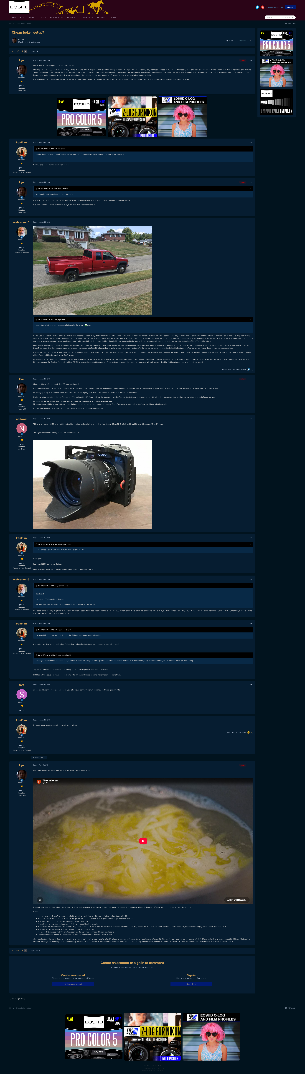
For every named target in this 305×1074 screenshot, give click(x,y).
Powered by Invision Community (152, 1070)
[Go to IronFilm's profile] (21, 152)
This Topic (286, 17)
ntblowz (21, 419)
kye (22, 39)
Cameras (36, 42)
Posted (41, 60)
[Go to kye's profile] (14, 40)
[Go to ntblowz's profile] (21, 428)
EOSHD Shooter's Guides (106, 17)
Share (230, 41)
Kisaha (243, 732)
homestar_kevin (241, 369)
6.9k (22, 248)
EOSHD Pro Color (56, 17)
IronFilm (21, 142)
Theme (145, 1065)
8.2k (22, 86)
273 (22, 710)
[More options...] (250, 60)
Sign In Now (191, 984)
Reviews (32, 17)
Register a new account (73, 984)
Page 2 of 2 (35, 51)
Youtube (43, 17)
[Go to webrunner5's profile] (21, 232)
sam (21, 684)
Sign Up (290, 7)
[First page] (12, 51)
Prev (17, 51)
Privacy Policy (157, 1065)
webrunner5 (21, 222)
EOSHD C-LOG (72, 17)
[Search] (293, 17)
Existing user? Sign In (275, 7)
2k (22, 444)
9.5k (22, 168)
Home (14, 17)
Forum (22, 17)
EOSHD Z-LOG (87, 17)
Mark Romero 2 (227, 369)
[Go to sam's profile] (21, 694)
